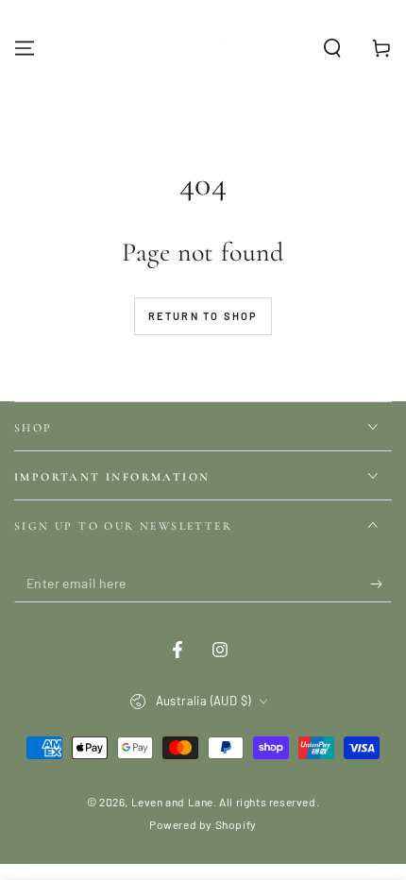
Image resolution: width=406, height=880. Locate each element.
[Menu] (24, 48)
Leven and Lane (172, 801)
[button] (332, 48)
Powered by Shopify (203, 824)
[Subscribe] (381, 583)
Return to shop (203, 316)
